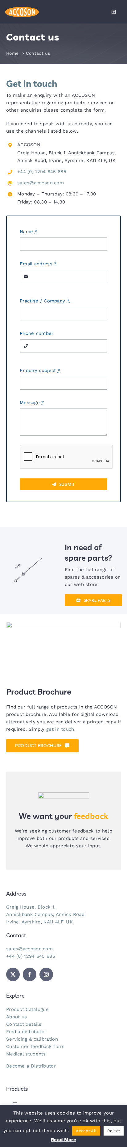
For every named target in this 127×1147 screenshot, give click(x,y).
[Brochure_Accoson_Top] (63, 624)
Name (29, 231)
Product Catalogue (27, 1009)
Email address (38, 264)
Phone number (37, 333)
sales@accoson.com (40, 183)
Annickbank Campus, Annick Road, (46, 914)
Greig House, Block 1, (30, 907)
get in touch (60, 729)
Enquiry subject (40, 370)
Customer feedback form (35, 1046)
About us (16, 1017)
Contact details (24, 1024)
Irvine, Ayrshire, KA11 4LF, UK (39, 922)
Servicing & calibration (32, 1039)
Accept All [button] (86, 1130)
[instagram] (46, 974)
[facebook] (29, 974)
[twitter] (13, 974)
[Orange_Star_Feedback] (63, 794)
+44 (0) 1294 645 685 (41, 171)
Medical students (26, 1054)
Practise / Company (45, 301)
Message (32, 402)
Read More (63, 1139)
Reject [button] (113, 1130)
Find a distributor (26, 1031)
